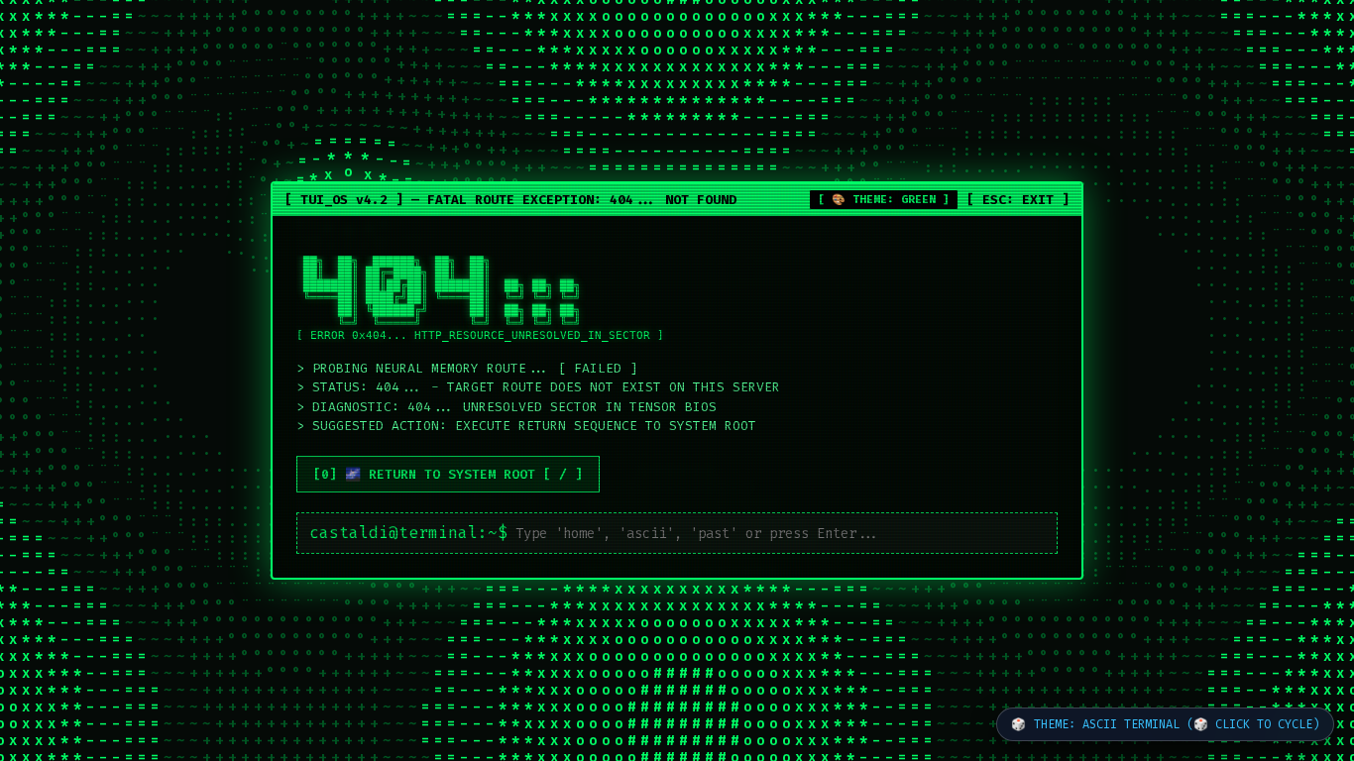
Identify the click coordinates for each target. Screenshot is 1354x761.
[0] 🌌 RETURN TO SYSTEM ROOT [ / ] (448, 474)
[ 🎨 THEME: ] (884, 199)
